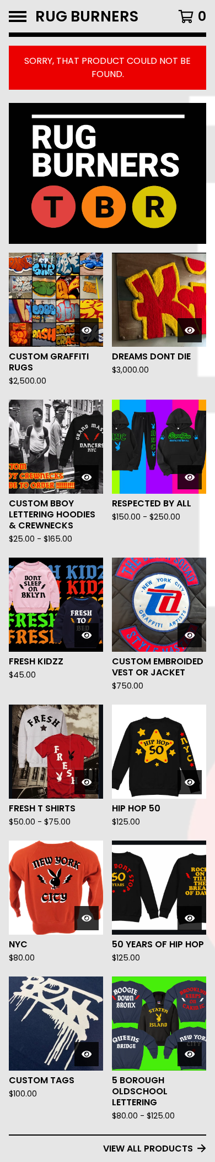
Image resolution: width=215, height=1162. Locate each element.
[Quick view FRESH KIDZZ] (86, 635)
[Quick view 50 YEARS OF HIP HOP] (190, 918)
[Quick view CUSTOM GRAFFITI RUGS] (86, 330)
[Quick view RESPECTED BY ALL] (190, 477)
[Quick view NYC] (86, 918)
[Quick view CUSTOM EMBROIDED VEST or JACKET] (190, 635)
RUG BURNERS (86, 16)
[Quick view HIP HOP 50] (190, 782)
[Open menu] (17, 16)
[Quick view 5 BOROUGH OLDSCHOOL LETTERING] (190, 1054)
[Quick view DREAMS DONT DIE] (190, 330)
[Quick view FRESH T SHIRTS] (86, 782)
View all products (148, 1148)
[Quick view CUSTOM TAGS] (86, 1054)
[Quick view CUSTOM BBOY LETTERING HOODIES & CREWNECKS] (86, 477)
